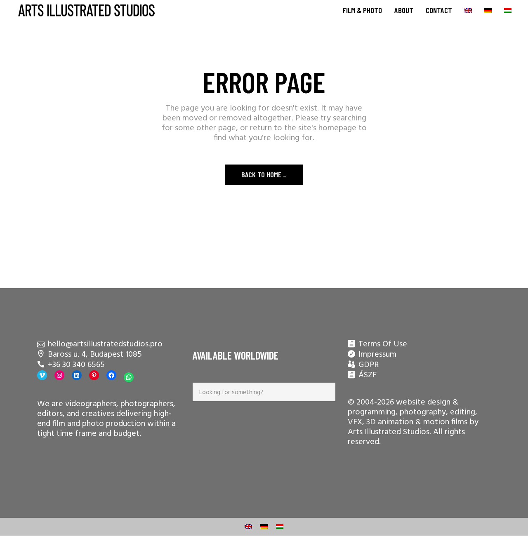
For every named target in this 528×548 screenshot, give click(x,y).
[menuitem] (468, 10)
